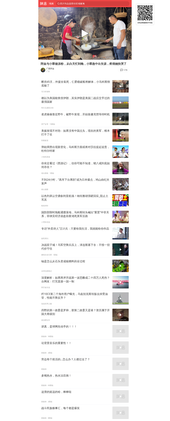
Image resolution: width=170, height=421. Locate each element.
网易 (43, 3)
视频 (51, 3)
